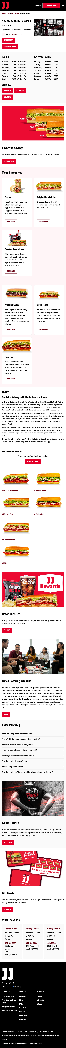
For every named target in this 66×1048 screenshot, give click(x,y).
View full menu (33, 461)
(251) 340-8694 (16, 35)
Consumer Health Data (52, 1035)
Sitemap (4, 1039)
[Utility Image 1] (6, 987)
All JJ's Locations (38, 1035)
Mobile (17, 13)
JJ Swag (39, 1004)
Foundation (23, 1016)
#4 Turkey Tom (7, 514)
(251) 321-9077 (10, 943)
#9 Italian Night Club (10, 490)
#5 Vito (4, 563)
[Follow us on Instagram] (10, 983)
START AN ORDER (51, 5)
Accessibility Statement (9, 1035)
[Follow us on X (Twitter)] (3, 983)
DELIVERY (7, 97)
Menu (6, 714)
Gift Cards (40, 1000)
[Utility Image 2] (17, 987)
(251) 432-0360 (52, 943)
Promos (39, 996)
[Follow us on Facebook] (6, 983)
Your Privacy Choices (46, 1031)
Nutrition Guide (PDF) (9, 1010)
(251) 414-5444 (31, 943)
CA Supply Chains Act (25, 1035)
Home (4, 13)
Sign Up (7, 630)
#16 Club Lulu (39, 514)
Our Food (22, 996)
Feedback (22, 1019)
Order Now (8, 40)
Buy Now (7, 909)
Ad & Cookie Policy (21, 1031)
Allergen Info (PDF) (8, 1007)
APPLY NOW (8, 842)
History (21, 1000)
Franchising (23, 1008)
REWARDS (7, 91)
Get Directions (10, 46)
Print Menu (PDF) (8, 996)
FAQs (21, 1004)
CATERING (20, 91)
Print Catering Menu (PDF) (9, 1001)
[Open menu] (63, 5)
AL (12, 13)
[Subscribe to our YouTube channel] (13, 983)
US (9, 13)
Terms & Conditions (8, 1031)
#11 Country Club (8, 539)
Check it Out (9, 161)
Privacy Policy (33, 1031)
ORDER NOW (43, 222)
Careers (22, 1012)
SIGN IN (38, 5)
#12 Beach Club (40, 490)
